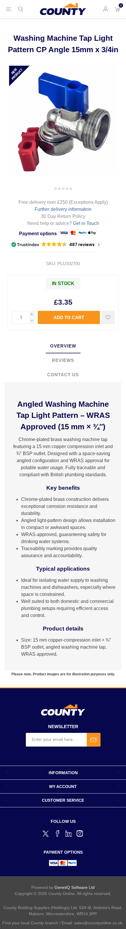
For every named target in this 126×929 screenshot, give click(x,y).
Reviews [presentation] (63, 360)
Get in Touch (86, 223)
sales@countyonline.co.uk (98, 922)
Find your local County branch (30, 922)
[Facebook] (57, 833)
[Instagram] (79, 833)
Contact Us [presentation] (63, 374)
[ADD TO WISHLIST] (108, 317)
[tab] (63, 346)
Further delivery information (63, 209)
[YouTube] (68, 833)
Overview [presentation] (63, 345)
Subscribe (94, 740)
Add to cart (69, 317)
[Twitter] (46, 833)
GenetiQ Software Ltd (75, 887)
